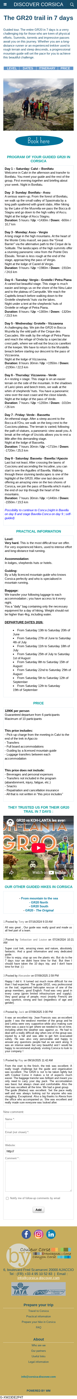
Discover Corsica (38, 4)
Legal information (38, 1361)
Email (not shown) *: (17, 1132)
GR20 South (39, 906)
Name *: (10, 1119)
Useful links (39, 1356)
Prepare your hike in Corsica (38, 1321)
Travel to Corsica (38, 1310)
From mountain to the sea (39, 898)
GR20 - (39, 910)
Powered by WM (39, 1390)
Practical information (38, 1316)
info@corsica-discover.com (38, 1278)
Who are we (39, 1345)
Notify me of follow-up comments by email (35, 1198)
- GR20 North (38, 902)
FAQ (38, 1327)
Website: (10, 1145)
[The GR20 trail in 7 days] (38, 80)
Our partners (38, 1350)
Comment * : (12, 1158)
